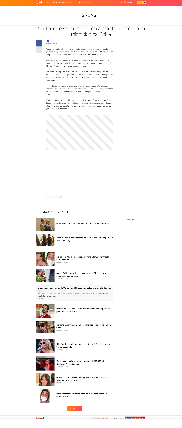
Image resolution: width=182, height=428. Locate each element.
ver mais (73, 408)
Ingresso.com (50, 2)
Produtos (39, 7)
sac (122, 2)
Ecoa (112, 7)
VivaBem (105, 7)
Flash (45, 7)
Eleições (50, 7)
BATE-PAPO (58, 2)
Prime (131, 7)
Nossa (124, 7)
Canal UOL (118, 7)
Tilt (109, 7)
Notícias (57, 7)
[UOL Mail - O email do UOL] (126, 2)
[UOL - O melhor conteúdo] (39, 2)
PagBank (81, 2)
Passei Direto (74, 2)
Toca (135, 7)
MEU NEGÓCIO (66, 2)
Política (63, 7)
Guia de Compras (143, 7)
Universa (98, 7)
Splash (92, 7)
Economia (75, 7)
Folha (81, 7)
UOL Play (87, 2)
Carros (69, 7)
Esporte (87, 7)
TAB (127, 7)
